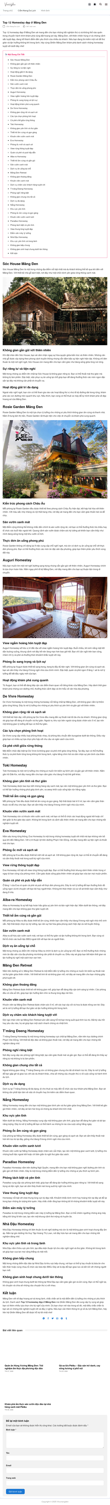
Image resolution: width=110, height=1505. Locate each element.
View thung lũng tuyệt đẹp (21, 229)
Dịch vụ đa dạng (17, 200)
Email (8, 1465)
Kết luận (13, 253)
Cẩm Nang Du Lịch (27, 10)
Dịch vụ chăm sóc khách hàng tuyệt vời (27, 184)
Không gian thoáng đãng (20, 176)
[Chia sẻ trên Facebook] (48, 1319)
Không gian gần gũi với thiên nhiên (25, 63)
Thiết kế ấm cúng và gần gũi (22, 160)
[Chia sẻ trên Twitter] (53, 1319)
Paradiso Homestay (19, 220)
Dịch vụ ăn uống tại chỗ (20, 168)
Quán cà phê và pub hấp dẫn (23, 152)
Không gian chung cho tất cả (22, 196)
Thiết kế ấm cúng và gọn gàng (23, 132)
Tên (7, 1453)
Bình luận (11, 1429)
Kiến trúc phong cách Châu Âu (23, 79)
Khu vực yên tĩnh (17, 208)
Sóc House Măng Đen (20, 59)
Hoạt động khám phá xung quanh (24, 104)
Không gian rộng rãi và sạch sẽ (23, 112)
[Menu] (106, 4)
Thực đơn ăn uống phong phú (23, 87)
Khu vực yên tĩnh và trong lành (23, 241)
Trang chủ (8, 10)
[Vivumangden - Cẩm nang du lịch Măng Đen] (10, 4)
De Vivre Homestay (19, 108)
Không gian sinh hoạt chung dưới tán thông (28, 249)
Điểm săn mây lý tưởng (20, 233)
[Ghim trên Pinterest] (62, 1319)
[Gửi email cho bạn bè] (57, 1319)
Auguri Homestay (18, 92)
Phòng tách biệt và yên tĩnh (22, 225)
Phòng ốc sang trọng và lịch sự (23, 100)
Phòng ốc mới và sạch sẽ (21, 144)
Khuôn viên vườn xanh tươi (22, 216)
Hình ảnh (45, 10)
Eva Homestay (16, 140)
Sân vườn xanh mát (19, 83)
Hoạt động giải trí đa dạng (21, 71)
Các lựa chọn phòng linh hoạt (23, 116)
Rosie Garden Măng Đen (21, 75)
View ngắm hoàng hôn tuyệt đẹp (24, 96)
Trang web (11, 1478)
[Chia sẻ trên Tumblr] (66, 1319)
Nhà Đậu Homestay (19, 237)
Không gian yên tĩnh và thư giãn (24, 128)
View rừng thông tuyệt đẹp (21, 148)
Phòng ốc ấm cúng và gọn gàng (24, 212)
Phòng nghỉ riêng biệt (19, 192)
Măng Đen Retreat (18, 172)
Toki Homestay (17, 124)
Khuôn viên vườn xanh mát (22, 136)
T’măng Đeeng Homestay (21, 188)
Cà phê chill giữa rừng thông (22, 120)
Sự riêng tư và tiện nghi (20, 67)
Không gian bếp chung (20, 245)
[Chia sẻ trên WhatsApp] (44, 1319)
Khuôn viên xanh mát (19, 180)
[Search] (101, 4)
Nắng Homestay (17, 204)
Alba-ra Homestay (18, 156)
